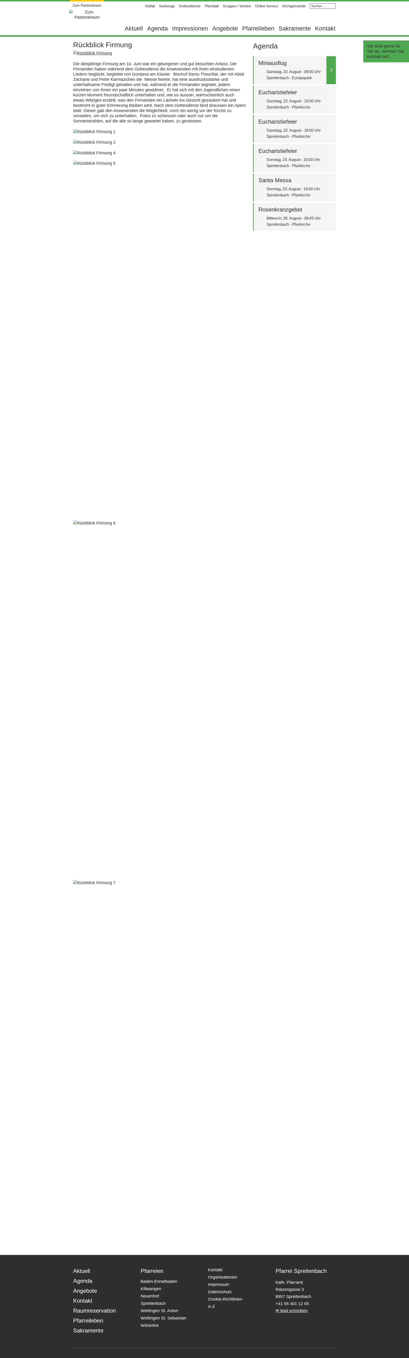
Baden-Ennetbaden (159, 1281)
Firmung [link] (110, 63)
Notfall (150, 6)
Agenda (157, 28)
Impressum (218, 1284)
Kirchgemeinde (294, 6)
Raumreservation (94, 1310)
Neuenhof (150, 1296)
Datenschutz (220, 1291)
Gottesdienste (189, 6)
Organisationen (222, 1277)
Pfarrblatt (212, 6)
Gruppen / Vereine (237, 6)
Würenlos (150, 1325)
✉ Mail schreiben (292, 1310)
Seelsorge (167, 6)
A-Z (211, 1306)
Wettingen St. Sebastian (163, 1318)
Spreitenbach (153, 1303)
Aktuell (134, 28)
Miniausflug (272, 63)
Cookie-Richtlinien (225, 1299)
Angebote (225, 28)
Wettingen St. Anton (159, 1310)
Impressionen (190, 28)
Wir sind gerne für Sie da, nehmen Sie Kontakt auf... (385, 51)
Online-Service (266, 6)
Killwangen (151, 1288)
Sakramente (295, 28)
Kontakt (325, 28)
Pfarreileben (258, 28)
